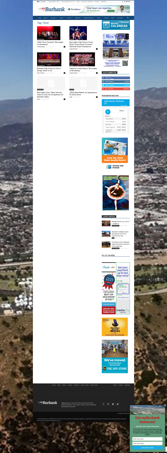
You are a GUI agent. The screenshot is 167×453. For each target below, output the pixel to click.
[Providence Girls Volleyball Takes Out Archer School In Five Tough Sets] (106, 230)
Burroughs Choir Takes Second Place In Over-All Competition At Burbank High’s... (50, 94)
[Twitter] (127, 1)
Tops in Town (84, 370)
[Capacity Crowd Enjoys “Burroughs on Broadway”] (83, 59)
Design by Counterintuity (124, 399)
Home (39, 18)
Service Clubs (94, 370)
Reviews (71, 65)
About (115, 370)
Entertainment (41, 39)
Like (112, 79)
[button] (128, 18)
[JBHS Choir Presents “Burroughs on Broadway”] (51, 33)
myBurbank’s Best (88, 18)
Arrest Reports (115, 211)
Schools (69, 18)
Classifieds (120, 18)
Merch (113, 18)
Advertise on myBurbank (87, 1)
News (45, 18)
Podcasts (106, 18)
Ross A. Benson (41, 73)
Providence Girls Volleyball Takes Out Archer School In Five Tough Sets (120, 229)
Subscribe (126, 88)
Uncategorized (41, 65)
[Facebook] (122, 1)
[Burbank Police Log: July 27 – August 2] (106, 209)
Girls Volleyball (115, 233)
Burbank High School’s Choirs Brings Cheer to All (49, 69)
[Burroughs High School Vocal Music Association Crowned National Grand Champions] (83, 33)
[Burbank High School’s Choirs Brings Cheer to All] (51, 59)
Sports (61, 18)
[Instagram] (125, 1)
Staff (38, 99)
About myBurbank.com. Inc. (68, 1)
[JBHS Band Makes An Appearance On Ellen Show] (83, 83)
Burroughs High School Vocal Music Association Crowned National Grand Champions (81, 44)
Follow (127, 81)
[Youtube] (129, 1)
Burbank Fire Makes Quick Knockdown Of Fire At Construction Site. (120, 219)
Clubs (98, 18)
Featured (77, 18)
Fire (113, 223)
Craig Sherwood (73, 49)
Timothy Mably (41, 46)
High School (40, 89)
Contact (78, 1)
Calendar (97, 1)
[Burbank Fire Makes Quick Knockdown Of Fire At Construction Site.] (106, 219)
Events (71, 39)
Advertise (127, 370)
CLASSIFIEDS (103, 1)
